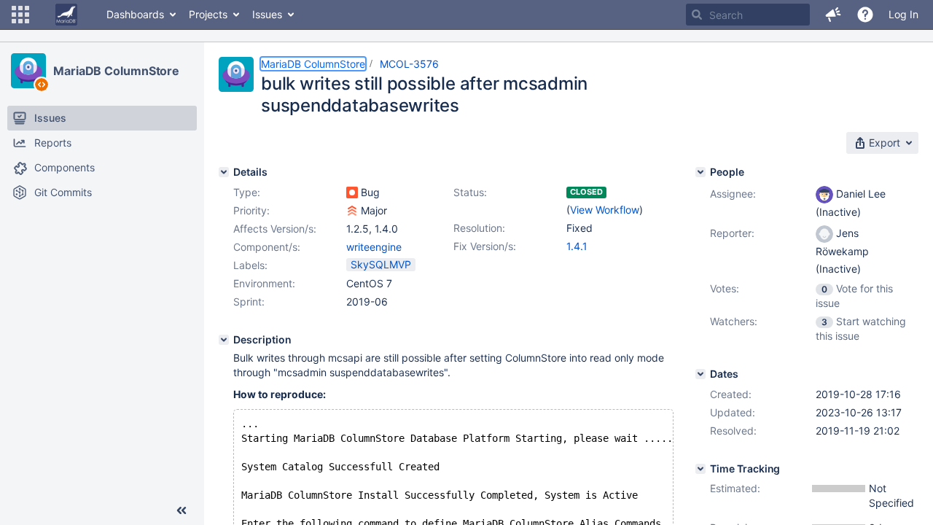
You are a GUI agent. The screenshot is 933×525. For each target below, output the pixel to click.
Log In (903, 14)
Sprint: (249, 301)
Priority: (251, 210)
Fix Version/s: (484, 246)
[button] (20, 14)
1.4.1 (576, 246)
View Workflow (604, 209)
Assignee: (733, 193)
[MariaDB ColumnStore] (28, 70)
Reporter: (732, 233)
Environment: (264, 283)
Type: (246, 192)
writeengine (374, 247)
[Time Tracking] (700, 469)
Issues (267, 14)
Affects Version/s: (274, 228)
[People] (700, 172)
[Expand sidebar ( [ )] (181, 510)
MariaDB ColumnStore (116, 70)
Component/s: (266, 247)
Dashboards (135, 14)
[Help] (865, 14)
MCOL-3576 (409, 64)
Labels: (250, 265)
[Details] (224, 172)
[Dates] (700, 374)
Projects (208, 14)
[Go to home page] (66, 14)
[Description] (224, 340)
